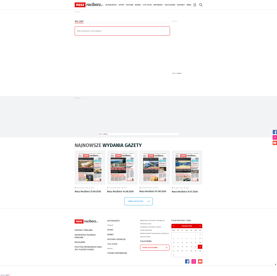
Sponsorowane (145, 237)
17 (173, 247)
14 (191, 242)
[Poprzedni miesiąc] (200, 226)
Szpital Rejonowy (146, 230)
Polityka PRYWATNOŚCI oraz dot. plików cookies (88, 248)
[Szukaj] (200, 4)
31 (173, 255)
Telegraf (110, 225)
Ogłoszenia (170, 5)
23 (200, 247)
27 (186, 251)
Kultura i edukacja (116, 239)
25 (178, 251)
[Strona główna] (89, 4)
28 (191, 251)
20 (187, 247)
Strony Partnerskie (117, 253)
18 (178, 247)
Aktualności (111, 5)
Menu (189, 5)
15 (195, 242)
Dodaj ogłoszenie (150, 247)
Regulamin (80, 242)
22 (195, 247)
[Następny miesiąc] (173, 226)
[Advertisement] (212, 56)
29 (195, 251)
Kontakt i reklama (84, 230)
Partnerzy (158, 5)
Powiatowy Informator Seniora (150, 227)
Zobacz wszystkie (135, 201)
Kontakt (181, 5)
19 (182, 247)
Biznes (138, 5)
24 (173, 251)
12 (182, 242)
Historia (110, 248)
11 (178, 242)
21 (191, 247)
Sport (121, 5)
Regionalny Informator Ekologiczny (152, 220)
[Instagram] (194, 261)
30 (200, 251)
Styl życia (147, 5)
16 (200, 242)
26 (182, 251)
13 (186, 242)
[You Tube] (200, 261)
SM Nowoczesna (145, 224)
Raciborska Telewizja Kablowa (85, 236)
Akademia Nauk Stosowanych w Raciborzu (154, 233)
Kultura (129, 5)
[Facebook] (187, 261)
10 (173, 242)
